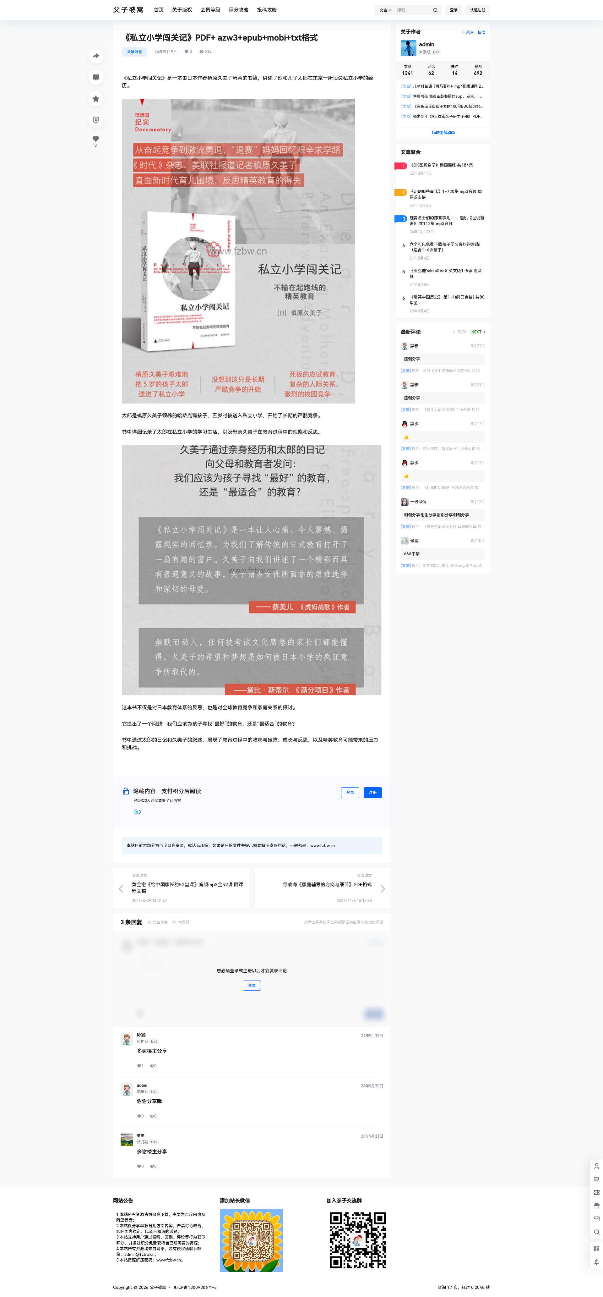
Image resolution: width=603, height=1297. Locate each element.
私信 (481, 32)
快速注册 (477, 10)
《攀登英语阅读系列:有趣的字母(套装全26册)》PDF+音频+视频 (476, 527)
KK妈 (141, 1035)
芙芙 (140, 1136)
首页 (159, 10)
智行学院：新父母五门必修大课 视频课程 (457, 449)
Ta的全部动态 (443, 132)
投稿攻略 (267, 10)
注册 (373, 792)
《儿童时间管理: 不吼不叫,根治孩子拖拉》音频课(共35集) (471, 488)
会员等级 (210, 10)
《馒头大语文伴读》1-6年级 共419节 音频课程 (462, 410)
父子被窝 (157, 1287)
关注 (470, 32)
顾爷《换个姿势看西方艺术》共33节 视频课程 (461, 371)
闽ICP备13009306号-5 (195, 1287)
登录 (454, 10)
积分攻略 (239, 10)
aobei (142, 1085)
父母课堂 (134, 52)
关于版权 (182, 10)
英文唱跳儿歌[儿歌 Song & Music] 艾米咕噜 (460, 565)
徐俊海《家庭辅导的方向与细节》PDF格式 (327, 885)
